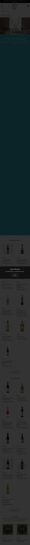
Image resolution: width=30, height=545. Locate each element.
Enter (15, 275)
